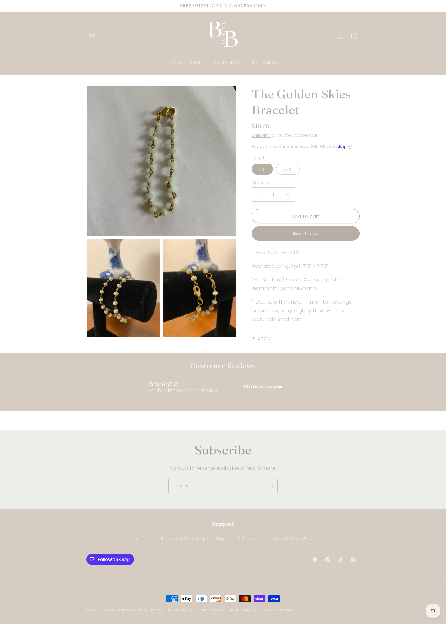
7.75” (287, 169)
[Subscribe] (270, 486)
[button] (93, 35)
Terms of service (277, 610)
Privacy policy (180, 610)
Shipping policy (243, 610)
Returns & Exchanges (185, 539)
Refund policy (210, 610)
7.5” (262, 169)
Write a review (262, 386)
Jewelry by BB (114, 610)
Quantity (260, 182)
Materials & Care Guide (290, 539)
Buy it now (306, 233)
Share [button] (264, 338)
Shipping (261, 135)
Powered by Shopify (144, 610)
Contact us (142, 539)
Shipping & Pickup (236, 539)
